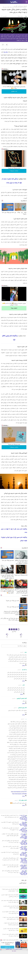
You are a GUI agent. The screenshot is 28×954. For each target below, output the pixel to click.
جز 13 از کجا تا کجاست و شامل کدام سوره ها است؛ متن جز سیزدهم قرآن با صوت (9, 816)
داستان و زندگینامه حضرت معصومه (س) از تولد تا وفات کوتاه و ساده (10, 912)
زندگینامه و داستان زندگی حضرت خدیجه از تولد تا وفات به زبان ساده (10, 935)
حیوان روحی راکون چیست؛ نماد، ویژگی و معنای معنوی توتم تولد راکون (10, 865)
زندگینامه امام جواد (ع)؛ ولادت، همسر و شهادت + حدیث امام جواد (10, 929)
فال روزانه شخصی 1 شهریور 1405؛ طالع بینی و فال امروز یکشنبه (9, 823)
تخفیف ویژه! (14, 308)
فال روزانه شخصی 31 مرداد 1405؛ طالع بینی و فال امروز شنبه (9, 853)
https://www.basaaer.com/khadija (19, 794)
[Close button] (27, 949)
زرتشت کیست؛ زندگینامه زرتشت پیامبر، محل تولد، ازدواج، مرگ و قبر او (9, 901)
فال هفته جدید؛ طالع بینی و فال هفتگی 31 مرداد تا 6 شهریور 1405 (10, 828)
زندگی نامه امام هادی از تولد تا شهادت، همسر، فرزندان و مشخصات (11, 923)
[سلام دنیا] (14, 2)
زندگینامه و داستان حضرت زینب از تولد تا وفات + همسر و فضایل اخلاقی (10, 918)
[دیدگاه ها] (2, 44)
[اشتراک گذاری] (6, 44)
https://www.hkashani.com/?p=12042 (19, 792)
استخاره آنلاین (22, 883)
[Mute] (5, 83)
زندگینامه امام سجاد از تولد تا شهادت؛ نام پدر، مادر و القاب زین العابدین (9, 895)
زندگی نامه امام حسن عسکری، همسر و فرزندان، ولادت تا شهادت (11, 906)
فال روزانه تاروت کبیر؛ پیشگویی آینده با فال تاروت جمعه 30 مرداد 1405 (10, 871)
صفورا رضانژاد (20, 16)
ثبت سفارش (14, 91)
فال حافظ (24, 880)
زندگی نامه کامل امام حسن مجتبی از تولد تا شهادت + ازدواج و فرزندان (10, 890)
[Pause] (3, 83)
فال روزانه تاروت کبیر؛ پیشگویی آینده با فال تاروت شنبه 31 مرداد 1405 (10, 841)
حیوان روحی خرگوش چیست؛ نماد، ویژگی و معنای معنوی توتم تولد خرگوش (10, 834)
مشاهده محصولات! (14, 171)
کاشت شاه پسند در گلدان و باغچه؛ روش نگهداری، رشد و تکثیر (10, 847)
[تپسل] (2, 69)
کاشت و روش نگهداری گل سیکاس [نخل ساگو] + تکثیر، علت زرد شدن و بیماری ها (10, 858)
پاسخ (23, 665)
